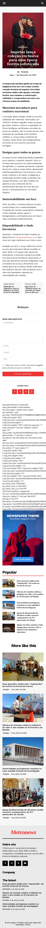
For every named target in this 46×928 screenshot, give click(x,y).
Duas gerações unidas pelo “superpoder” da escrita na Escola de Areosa (28, 583)
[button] (4, 3)
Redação (24, 72)
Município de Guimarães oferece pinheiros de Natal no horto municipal (11, 289)
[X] (20, 391)
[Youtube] (25, 863)
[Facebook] (14, 391)
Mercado (23, 47)
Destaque (6, 889)
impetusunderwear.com (26, 237)
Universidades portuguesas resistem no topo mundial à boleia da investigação (28, 605)
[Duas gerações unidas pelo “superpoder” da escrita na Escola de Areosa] (8, 583)
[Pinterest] (25, 391)
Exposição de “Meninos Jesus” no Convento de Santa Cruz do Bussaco (33, 289)
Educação (6, 909)
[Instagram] (11, 863)
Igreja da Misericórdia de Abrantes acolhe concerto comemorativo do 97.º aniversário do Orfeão (28, 616)
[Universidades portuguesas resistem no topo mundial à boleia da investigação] (8, 605)
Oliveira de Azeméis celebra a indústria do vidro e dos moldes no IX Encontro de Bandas (30, 594)
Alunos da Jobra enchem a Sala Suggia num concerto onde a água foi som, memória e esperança (30, 628)
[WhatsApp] (31, 391)
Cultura (5, 900)
